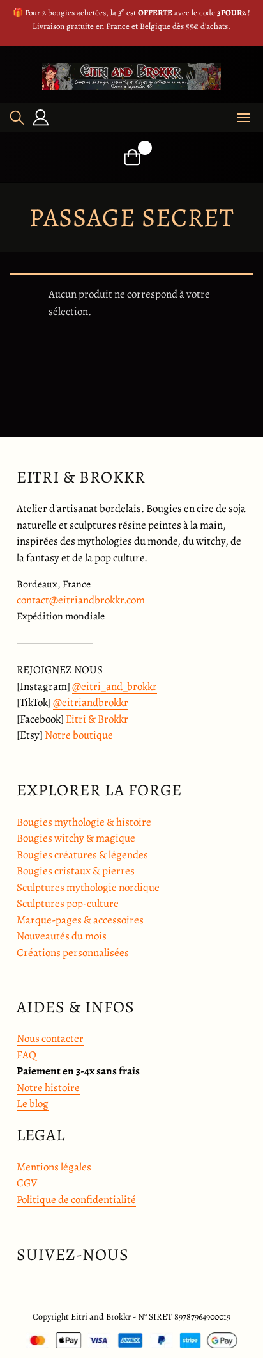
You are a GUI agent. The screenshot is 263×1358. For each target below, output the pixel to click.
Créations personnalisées (73, 952)
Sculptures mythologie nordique (88, 887)
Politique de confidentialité (76, 1199)
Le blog (33, 1103)
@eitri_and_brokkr (114, 686)
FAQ (26, 1055)
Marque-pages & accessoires (80, 920)
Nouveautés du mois (62, 936)
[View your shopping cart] (131, 157)
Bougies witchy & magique (76, 838)
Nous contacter (50, 1038)
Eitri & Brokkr (97, 719)
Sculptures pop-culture (68, 903)
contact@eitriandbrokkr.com (81, 600)
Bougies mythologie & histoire (84, 822)
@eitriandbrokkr (90, 702)
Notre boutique (79, 735)
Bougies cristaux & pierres (76, 870)
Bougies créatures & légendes (82, 854)
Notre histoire (48, 1087)
